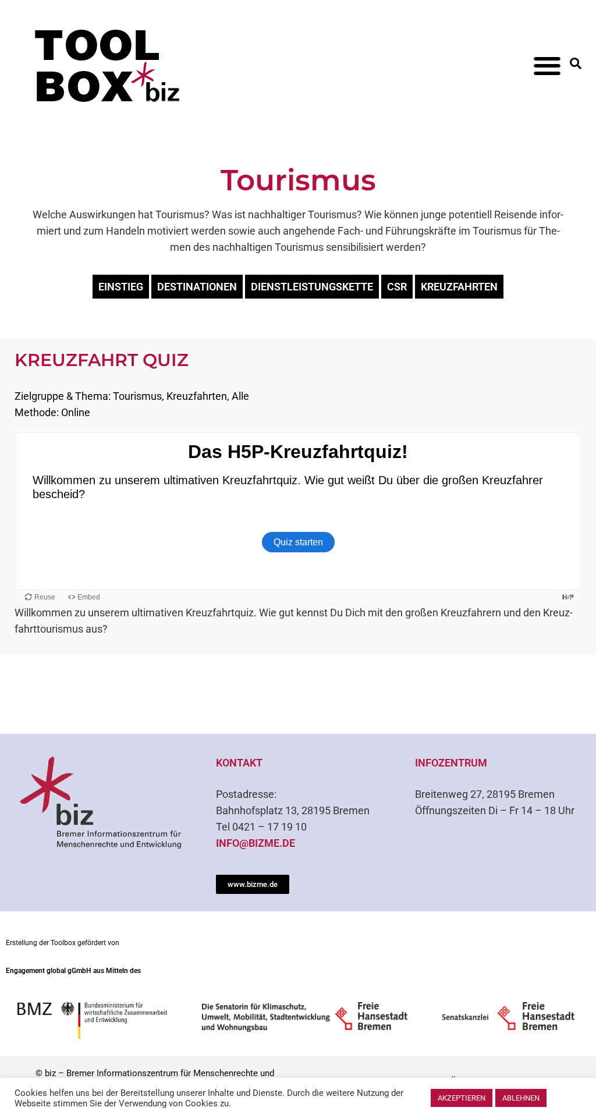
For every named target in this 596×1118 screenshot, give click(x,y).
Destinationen (197, 287)
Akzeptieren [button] (461, 1098)
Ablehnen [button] (521, 1098)
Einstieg (120, 287)
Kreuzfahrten (459, 287)
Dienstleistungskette (312, 287)
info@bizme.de (255, 843)
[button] (547, 65)
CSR (397, 287)
